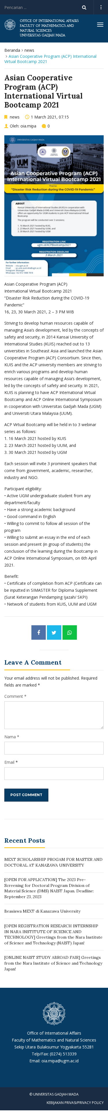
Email (9, 762)
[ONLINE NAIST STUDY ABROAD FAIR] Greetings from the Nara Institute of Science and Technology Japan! (53, 963)
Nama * (11, 736)
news (29, 50)
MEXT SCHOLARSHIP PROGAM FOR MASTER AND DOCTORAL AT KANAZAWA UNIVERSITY (53, 862)
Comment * (15, 696)
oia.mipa (28, 126)
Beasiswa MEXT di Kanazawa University (42, 911)
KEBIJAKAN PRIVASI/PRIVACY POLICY (75, 1102)
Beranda (12, 50)
